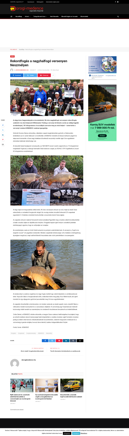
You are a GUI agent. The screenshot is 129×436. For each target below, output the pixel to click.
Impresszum (30, 2)
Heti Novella (54, 16)
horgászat (21, 333)
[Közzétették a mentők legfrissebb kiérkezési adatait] (71, 385)
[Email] (3, 144)
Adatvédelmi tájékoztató (52, 2)
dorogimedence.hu (22, 70)
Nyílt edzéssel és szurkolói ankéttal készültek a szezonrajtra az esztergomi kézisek (20, 398)
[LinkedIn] (3, 135)
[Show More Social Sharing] (53, 75)
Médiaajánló (40, 2)
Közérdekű (84, 16)
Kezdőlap (19, 16)
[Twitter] (3, 130)
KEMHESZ (41, 333)
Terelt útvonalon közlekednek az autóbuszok (65, 351)
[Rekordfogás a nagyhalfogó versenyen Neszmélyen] (46, 97)
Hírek (27, 16)
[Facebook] (3, 125)
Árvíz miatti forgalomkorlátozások (32, 351)
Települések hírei (39, 16)
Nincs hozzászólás (44, 70)
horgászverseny (31, 333)
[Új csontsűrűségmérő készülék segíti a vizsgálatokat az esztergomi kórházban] (46, 385)
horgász (13, 333)
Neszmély (49, 333)
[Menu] (11, 16)
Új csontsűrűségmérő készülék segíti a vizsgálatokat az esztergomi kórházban (46, 397)
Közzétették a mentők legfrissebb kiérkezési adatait (71, 396)
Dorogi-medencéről (72, 432)
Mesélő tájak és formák (69, 16)
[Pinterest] (3, 140)
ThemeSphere (31, 432)
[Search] (118, 16)
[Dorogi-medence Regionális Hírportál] (26, 9)
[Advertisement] (64, 33)
